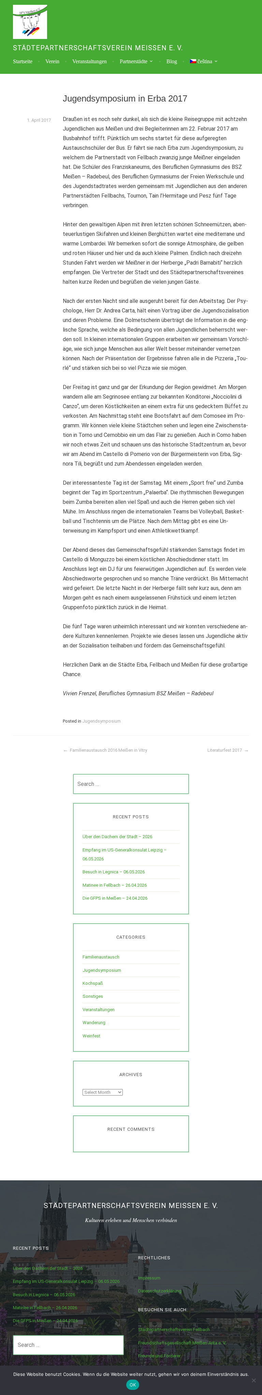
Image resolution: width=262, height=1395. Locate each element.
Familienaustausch (101, 957)
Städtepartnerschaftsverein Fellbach (174, 1329)
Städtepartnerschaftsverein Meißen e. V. (98, 48)
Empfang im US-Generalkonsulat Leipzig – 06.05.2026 (66, 1281)
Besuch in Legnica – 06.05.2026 (114, 871)
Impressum (149, 1277)
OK (133, 1384)
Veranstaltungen (89, 61)
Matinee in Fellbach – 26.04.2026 (115, 885)
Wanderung (94, 1022)
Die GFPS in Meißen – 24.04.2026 (115, 898)
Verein (52, 61)
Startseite (22, 61)
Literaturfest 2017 (224, 750)
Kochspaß (93, 983)
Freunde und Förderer (159, 1355)
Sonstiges (93, 996)
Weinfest (91, 1035)
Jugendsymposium (101, 721)
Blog (171, 61)
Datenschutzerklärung (159, 1290)
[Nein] (253, 1380)
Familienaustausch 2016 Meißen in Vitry (108, 750)
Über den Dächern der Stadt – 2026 (117, 836)
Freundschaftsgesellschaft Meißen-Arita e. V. (182, 1342)
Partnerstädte (133, 61)
